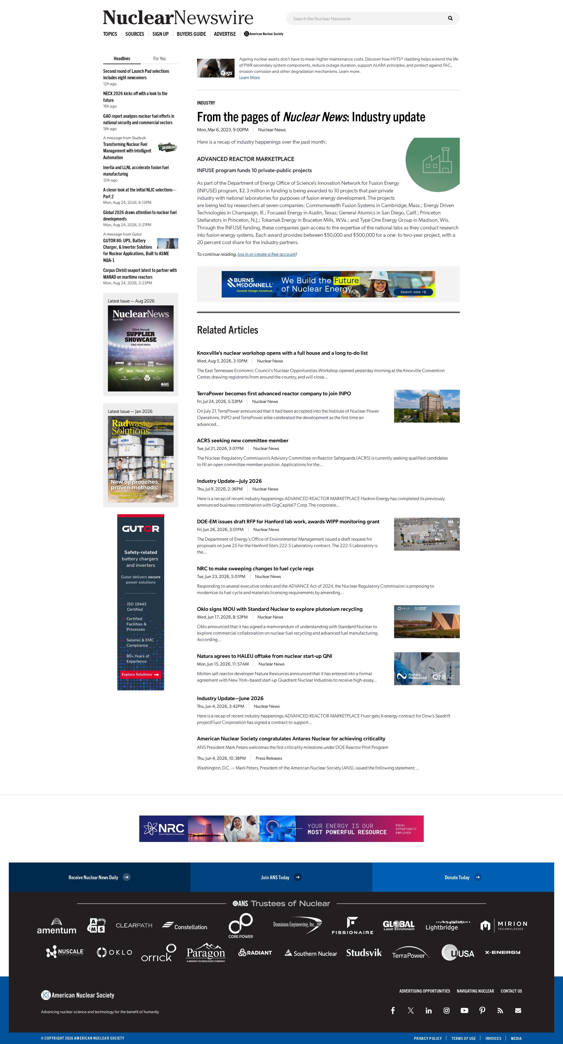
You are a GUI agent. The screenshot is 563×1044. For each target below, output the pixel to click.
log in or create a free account (267, 254)
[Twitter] (411, 1010)
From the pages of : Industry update (311, 116)
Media (516, 1038)
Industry (206, 102)
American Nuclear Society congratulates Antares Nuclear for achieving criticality (291, 738)
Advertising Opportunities (424, 990)
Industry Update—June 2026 (230, 698)
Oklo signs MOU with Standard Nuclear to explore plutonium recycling (280, 608)
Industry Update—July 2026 (229, 480)
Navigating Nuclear (475, 990)
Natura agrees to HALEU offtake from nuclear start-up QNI (264, 655)
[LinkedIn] (429, 1010)
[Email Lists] (518, 1010)
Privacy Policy (428, 1038)
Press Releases (269, 758)
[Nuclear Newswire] (500, 1010)
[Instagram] (446, 1010)
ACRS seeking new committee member (243, 440)
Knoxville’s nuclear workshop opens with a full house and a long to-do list (282, 352)
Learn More (249, 77)
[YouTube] (464, 1010)
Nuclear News (272, 129)
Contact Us (511, 990)
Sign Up (160, 33)
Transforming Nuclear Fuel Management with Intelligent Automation (127, 150)
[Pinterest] (482, 1010)
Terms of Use (464, 1038)
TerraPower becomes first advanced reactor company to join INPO (274, 393)
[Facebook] (393, 1010)
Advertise (225, 33)
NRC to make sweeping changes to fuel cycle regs (255, 568)
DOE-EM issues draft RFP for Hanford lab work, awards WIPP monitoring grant (288, 521)
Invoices (493, 1038)
